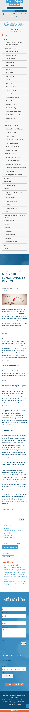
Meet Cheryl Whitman (11, 48)
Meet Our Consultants (11, 51)
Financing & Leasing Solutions (14, 174)
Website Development (12, 108)
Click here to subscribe (10, 547)
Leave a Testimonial (11, 185)
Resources (6, 189)
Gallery (8, 204)
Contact (5, 249)
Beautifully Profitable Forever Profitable (14, 193)
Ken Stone (9, 80)
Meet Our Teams (10, 94)
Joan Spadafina (10, 76)
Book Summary (10, 197)
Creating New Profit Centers (14, 129)
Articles (7, 227)
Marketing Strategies (12, 143)
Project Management (12, 146)
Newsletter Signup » (14, 4)
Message (5, 627)
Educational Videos (11, 241)
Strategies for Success (12, 125)
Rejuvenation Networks (13, 157)
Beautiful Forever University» (15, 7)
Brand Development (12, 136)
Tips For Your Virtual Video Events (14, 572)
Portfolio (6, 178)
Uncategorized (8, 538)
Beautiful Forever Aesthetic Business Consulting (13, 43)
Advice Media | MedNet (19, 702)
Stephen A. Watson (11, 87)
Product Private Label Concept (15, 115)
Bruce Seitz (9, 73)
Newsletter (8, 231)
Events (7, 224)
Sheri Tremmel (10, 83)
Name (4, 606)
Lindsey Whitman (11, 90)
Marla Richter (10, 62)
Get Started (14, 711)
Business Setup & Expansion (14, 139)
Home (3, 271)
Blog (4, 245)
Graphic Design (10, 118)
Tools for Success (10, 153)
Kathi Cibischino (11, 55)
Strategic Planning (11, 132)
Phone (4, 620)
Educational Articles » (8, 11)
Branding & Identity (11, 104)
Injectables (7, 533)
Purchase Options (11, 208)
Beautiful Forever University (14, 164)
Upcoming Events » (21, 11)
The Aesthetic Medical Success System (15, 216)
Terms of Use (11, 704)
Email (4, 613)
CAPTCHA (5, 640)
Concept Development (13, 97)
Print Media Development (13, 111)
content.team (6, 291)
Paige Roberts (10, 66)
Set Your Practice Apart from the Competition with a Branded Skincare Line (15, 577)
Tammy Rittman (11, 59)
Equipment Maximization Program (16, 167)
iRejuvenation (10, 171)
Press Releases (10, 234)
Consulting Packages (12, 160)
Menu (5, 35)
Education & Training (12, 150)
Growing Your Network (11, 565)
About (5, 39)
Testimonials (7, 182)
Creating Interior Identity (13, 101)
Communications (8, 220)
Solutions (6, 122)
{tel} (16, 29)
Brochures (8, 238)
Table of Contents (11, 201)
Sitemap (19, 704)
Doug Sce (9, 69)
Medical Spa (8, 535)
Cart (7, 211)
